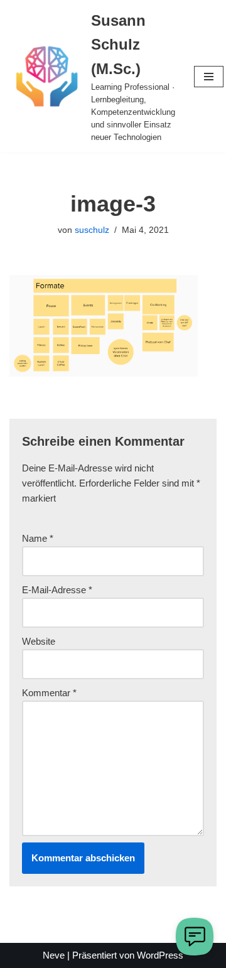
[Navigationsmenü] (208, 76)
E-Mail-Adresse (57, 589)
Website (38, 641)
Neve (54, 955)
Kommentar (49, 692)
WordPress (160, 955)
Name (37, 538)
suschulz (92, 230)
